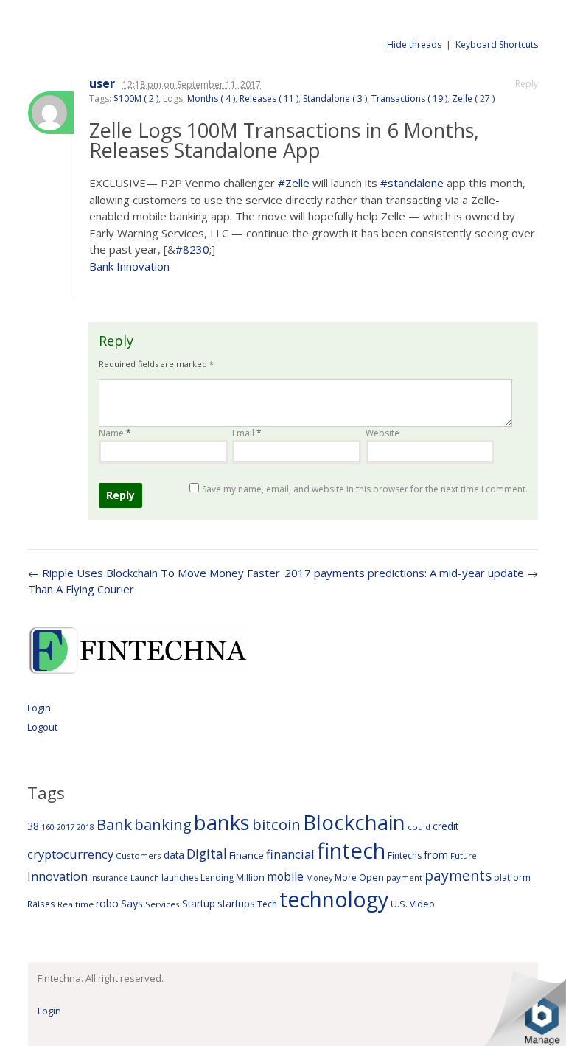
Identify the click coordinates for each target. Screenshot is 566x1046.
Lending (217, 877)
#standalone (412, 182)
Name (115, 433)
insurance (109, 877)
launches (179, 877)
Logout (42, 726)
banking (163, 824)
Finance (246, 855)
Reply (526, 83)
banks (222, 822)
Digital (206, 853)
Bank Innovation (129, 266)
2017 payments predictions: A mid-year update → (411, 572)
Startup (198, 903)
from (436, 854)
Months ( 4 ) (211, 98)
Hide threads (414, 44)
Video (422, 904)
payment (404, 877)
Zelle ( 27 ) (473, 98)
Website (382, 433)
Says (132, 903)
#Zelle (294, 182)
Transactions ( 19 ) (409, 98)
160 (48, 827)
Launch (144, 877)
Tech (267, 904)
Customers (138, 855)
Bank (114, 824)
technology (333, 899)
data (174, 855)
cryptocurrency (70, 853)
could (419, 826)
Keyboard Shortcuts (496, 44)
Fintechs (405, 855)
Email (247, 433)
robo (107, 903)
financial (290, 853)
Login (39, 707)
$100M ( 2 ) (135, 98)
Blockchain (354, 822)
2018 (85, 826)
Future (463, 855)
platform (512, 877)
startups (236, 903)
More (346, 877)
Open (371, 877)
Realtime (75, 904)
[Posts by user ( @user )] (51, 112)
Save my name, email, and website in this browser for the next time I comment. (365, 489)
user (102, 84)
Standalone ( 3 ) (335, 98)
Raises (41, 904)
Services (162, 904)
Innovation (57, 876)
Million (250, 877)
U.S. (399, 904)
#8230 (192, 249)
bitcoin (276, 824)
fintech (351, 850)
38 (33, 826)
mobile (285, 876)
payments (458, 875)
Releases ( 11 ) (269, 98)
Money (319, 877)
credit (446, 826)
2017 (65, 826)
